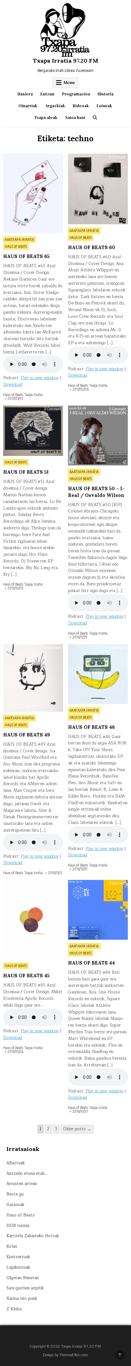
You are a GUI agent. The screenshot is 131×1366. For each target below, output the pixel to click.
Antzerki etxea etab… (27, 1173)
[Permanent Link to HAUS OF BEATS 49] (33, 678)
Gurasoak (15, 1204)
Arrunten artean (21, 1183)
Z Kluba (14, 1309)
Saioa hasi (75, 117)
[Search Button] (95, 117)
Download (12, 384)
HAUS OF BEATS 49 (26, 735)
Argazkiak (55, 105)
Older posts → (77, 1129)
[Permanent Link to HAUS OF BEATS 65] (33, 193)
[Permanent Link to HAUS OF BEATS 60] (98, 189)
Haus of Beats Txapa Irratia (23, 395)
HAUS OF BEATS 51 (26, 472)
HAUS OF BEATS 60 (91, 247)
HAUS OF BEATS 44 (91, 963)
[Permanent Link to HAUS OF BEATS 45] (33, 919)
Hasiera (25, 94)
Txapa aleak (46, 117)
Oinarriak (28, 105)
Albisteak (15, 1163)
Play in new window (40, 377)
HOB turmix (18, 1225)
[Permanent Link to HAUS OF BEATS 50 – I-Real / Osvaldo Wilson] (98, 435)
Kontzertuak (18, 1256)
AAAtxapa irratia (19, 239)
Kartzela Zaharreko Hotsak (32, 1235)
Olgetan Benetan (22, 1277)
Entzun (47, 94)
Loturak (104, 105)
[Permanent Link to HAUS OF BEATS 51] (33, 431)
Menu (69, 82)
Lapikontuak (18, 1267)
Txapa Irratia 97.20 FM (65, 60)
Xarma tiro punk (21, 1298)
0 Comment (52, 157)
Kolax (11, 1246)
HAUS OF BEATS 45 (26, 975)
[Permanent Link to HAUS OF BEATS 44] (98, 910)
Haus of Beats (16, 246)
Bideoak (81, 105)
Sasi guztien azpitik (25, 1288)
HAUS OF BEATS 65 (26, 256)
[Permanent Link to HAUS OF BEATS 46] (98, 674)
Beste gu (15, 1194)
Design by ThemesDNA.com (65, 1355)
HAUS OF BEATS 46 (91, 727)
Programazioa (76, 94)
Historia (106, 94)
